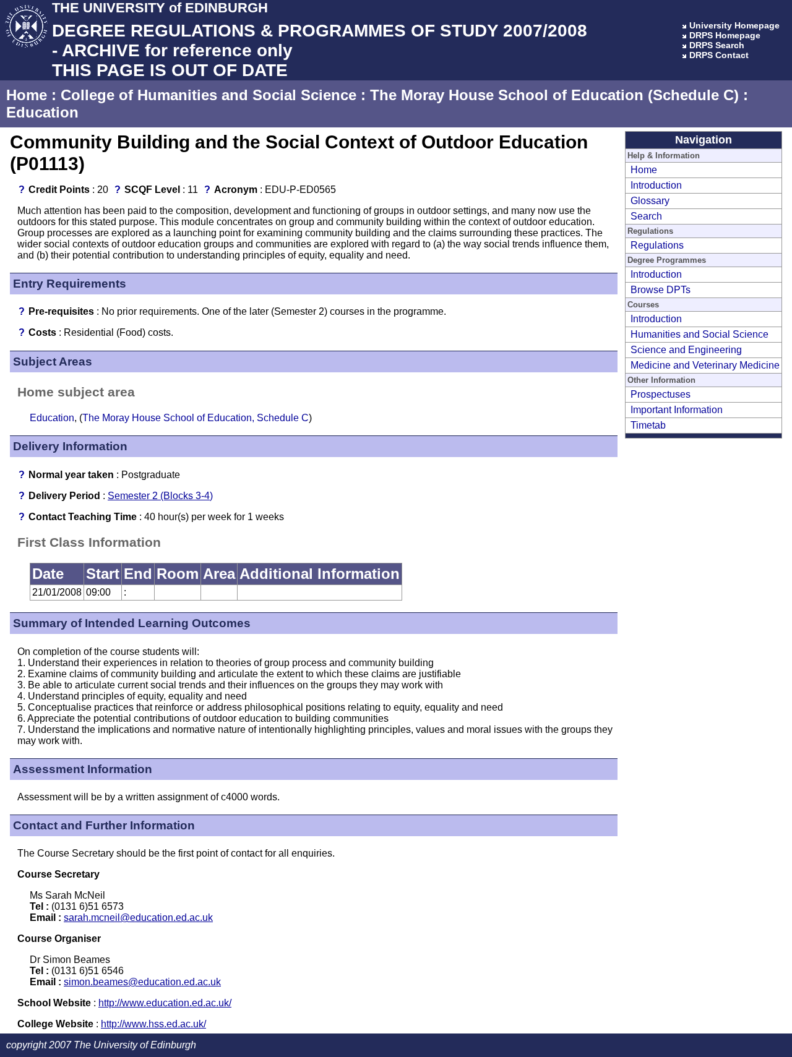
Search (646, 216)
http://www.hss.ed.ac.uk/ (153, 1024)
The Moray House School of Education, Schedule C (195, 418)
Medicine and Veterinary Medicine (705, 365)
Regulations (657, 245)
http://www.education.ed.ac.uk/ (164, 1003)
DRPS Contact (719, 55)
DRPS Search (716, 45)
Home (26, 95)
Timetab (648, 425)
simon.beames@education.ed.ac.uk (142, 982)
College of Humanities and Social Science (208, 95)
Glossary (650, 200)
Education (42, 112)
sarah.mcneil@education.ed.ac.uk (138, 917)
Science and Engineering (686, 349)
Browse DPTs (661, 290)
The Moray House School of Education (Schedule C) (554, 95)
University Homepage (734, 25)
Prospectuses (661, 394)
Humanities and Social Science (699, 334)
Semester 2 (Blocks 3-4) (160, 495)
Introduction (656, 185)
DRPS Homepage (724, 35)
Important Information (677, 409)
